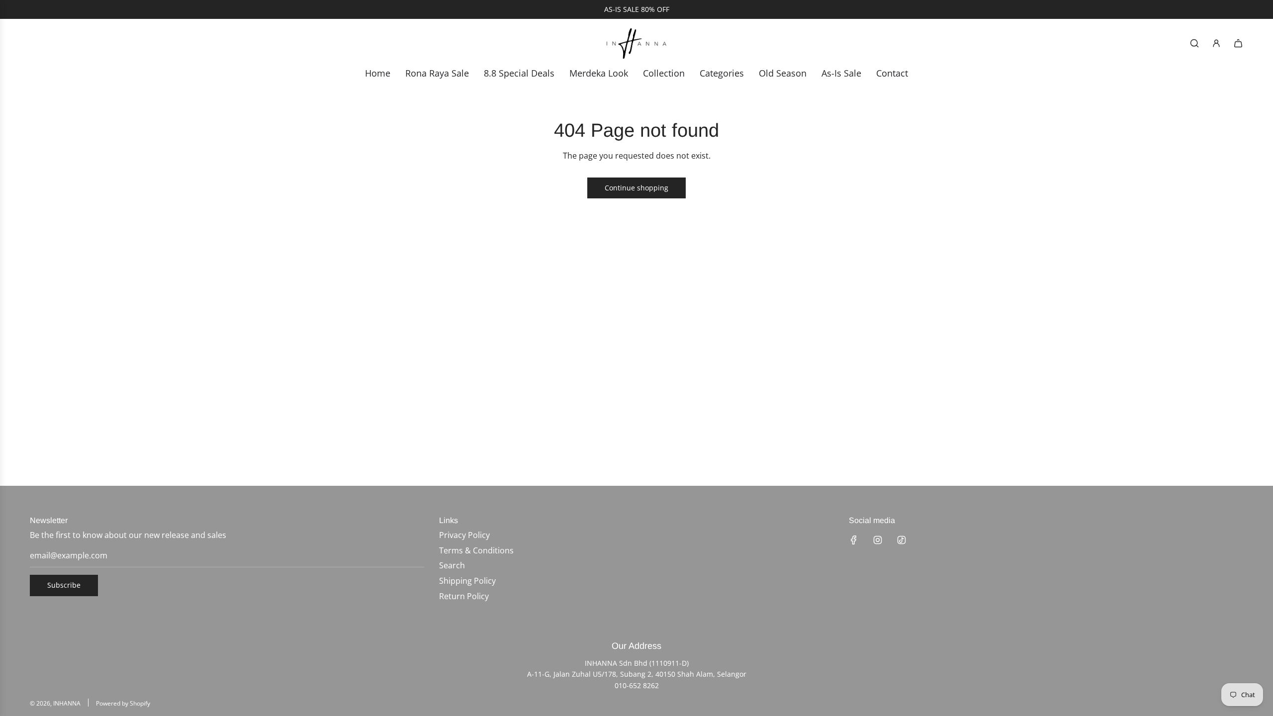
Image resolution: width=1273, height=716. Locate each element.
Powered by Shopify (123, 703)
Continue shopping (636, 187)
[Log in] (1216, 43)
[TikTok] (901, 540)
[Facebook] (854, 540)
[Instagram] (878, 540)
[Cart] (1238, 43)
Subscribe (64, 585)
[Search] (1194, 43)
